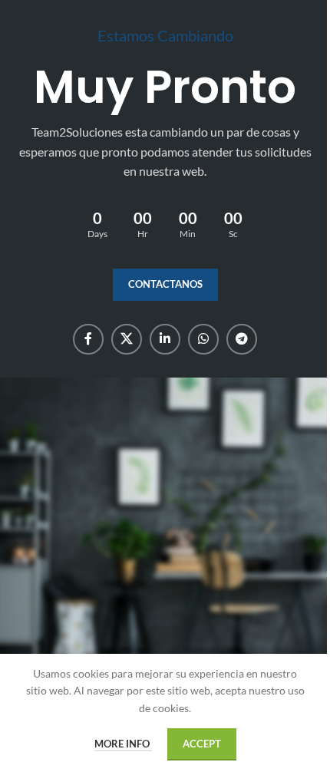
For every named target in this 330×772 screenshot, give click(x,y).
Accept (202, 743)
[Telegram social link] (241, 339)
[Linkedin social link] (165, 339)
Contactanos (165, 284)
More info (123, 743)
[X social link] (126, 339)
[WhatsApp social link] (203, 339)
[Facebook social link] (88, 339)
